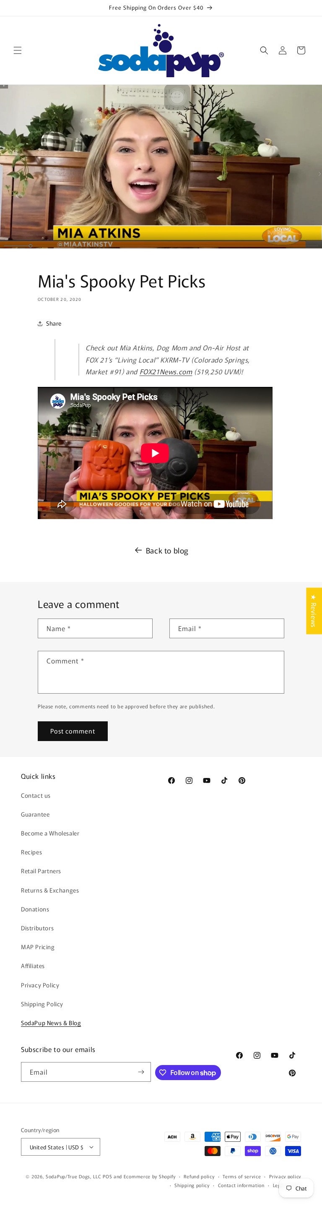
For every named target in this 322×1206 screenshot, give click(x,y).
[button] (17, 50)
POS (107, 1176)
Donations (35, 909)
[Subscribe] (141, 1072)
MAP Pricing (38, 946)
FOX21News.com (166, 371)
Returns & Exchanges (50, 890)
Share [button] (54, 323)
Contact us (36, 795)
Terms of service (242, 1176)
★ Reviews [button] (314, 610)
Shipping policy (192, 1185)
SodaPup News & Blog (51, 1022)
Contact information (241, 1185)
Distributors (37, 928)
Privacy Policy (40, 985)
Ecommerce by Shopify (150, 1176)
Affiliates (33, 965)
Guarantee (35, 814)
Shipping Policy (42, 1004)
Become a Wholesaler (50, 833)
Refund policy (199, 1176)
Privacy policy (285, 1176)
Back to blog (167, 550)
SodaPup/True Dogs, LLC (73, 1176)
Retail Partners (41, 871)
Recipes (31, 852)
